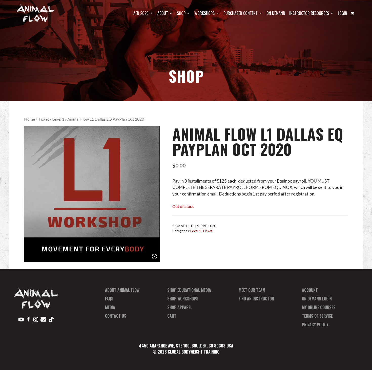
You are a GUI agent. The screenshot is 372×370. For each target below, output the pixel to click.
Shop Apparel (179, 307)
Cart (171, 316)
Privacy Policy (315, 324)
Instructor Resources (309, 13)
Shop (181, 13)
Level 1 (58, 119)
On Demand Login (317, 299)
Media (110, 307)
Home (29, 119)
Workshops (204, 13)
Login (342, 13)
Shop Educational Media (189, 290)
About (162, 13)
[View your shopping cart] (352, 13)
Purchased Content (240, 13)
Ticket (43, 119)
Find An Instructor (256, 299)
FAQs (109, 299)
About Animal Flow (122, 290)
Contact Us (115, 316)
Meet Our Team (252, 290)
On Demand (275, 13)
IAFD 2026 (140, 13)
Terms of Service (317, 316)
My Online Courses (319, 307)
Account (310, 290)
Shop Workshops (182, 299)
